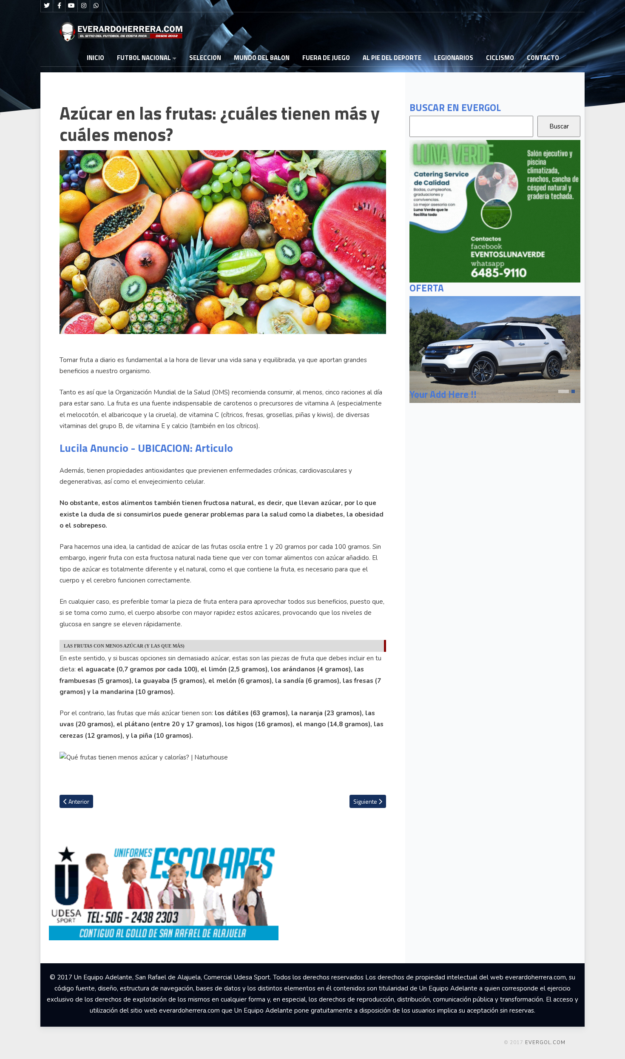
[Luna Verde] (494, 210)
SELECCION (205, 58)
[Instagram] (84, 6)
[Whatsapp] (96, 6)
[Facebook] (59, 6)
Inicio (95, 58)
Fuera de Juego (326, 58)
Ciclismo (500, 58)
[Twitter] (47, 6)
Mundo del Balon (262, 58)
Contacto (543, 58)
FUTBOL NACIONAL (144, 58)
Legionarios (453, 58)
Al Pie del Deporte (392, 58)
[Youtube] (71, 6)
